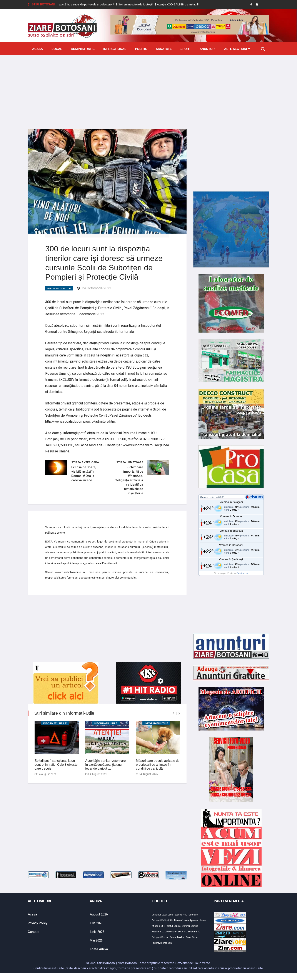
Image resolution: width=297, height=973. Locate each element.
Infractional (114, 49)
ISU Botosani (190, 931)
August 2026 (99, 914)
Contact (33, 932)
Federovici (193, 914)
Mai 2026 (96, 940)
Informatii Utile (59, 288)
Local (57, 49)
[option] (65, 4)
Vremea (204, 497)
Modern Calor (184, 937)
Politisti (165, 920)
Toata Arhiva (99, 949)
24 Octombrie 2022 (96, 288)
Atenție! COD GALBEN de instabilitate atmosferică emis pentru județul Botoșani (192, 4)
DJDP (165, 931)
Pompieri (172, 931)
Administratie (83, 49)
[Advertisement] (148, 89)
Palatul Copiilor (173, 926)
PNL (185, 914)
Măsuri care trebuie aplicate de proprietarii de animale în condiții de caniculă (157, 764)
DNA (180, 931)
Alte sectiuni (235, 49)
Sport (185, 49)
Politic (141, 49)
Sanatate (164, 49)
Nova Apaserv (191, 920)
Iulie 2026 (96, 923)
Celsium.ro (242, 573)
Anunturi (207, 49)
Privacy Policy (37, 923)
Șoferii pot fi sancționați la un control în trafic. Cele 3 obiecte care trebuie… (56, 764)
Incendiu (167, 943)
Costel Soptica (175, 914)
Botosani (156, 920)
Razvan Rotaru (169, 937)
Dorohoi (186, 926)
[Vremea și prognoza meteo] (255, 497)
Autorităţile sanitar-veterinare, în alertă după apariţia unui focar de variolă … (106, 764)
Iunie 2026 (97, 932)
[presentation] (173, 713)
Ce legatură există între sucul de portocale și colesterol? (65, 4)
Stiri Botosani (176, 920)
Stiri (163, 926)
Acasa (37, 49)
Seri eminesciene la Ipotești (121, 4)
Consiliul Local (159, 914)
